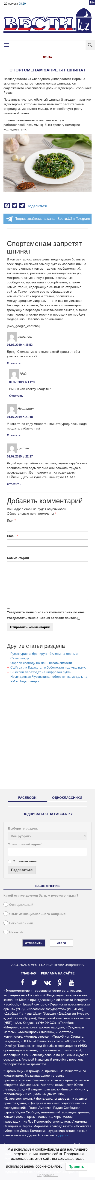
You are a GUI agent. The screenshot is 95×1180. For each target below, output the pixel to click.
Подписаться (22, 870)
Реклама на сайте (57, 973)
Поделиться (37, 206)
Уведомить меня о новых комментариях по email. (47, 612)
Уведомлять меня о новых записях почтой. (42, 618)
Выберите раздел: (23, 828)
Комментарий (18, 558)
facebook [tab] (27, 797)
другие (63, 1135)
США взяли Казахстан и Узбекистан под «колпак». (48, 667)
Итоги (61, 943)
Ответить (14, 363)
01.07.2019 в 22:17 (20, 456)
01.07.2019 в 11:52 (20, 345)
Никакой (16, 932)
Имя (10, 520)
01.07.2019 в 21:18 (20, 417)
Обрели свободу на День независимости (41, 663)
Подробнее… (47, 1175)
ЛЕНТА (47, 57)
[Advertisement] (47, 738)
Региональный (21, 923)
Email (11, 536)
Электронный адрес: (25, 844)
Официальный (21, 904)
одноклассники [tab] (67, 797)
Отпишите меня (25, 861)
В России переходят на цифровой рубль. (41, 672)
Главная (28, 973)
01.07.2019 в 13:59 (22, 382)
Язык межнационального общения (37, 914)
